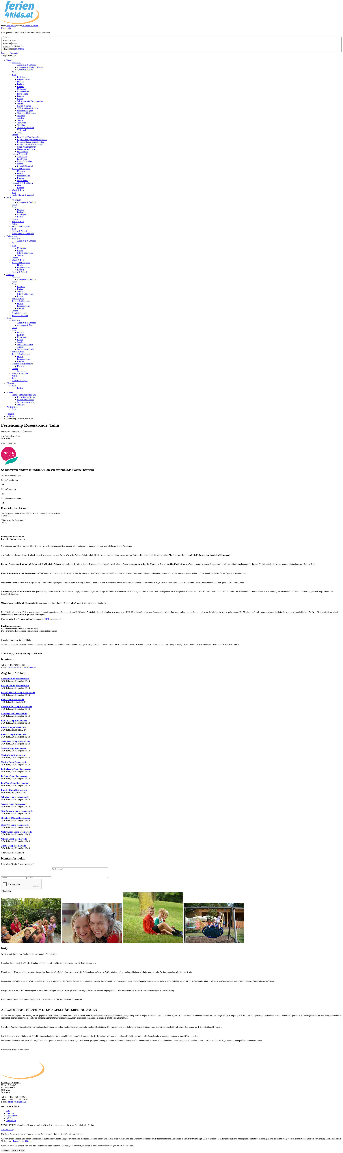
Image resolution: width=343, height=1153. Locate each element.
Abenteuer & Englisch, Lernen (30, 67)
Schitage (20, 404)
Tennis (20, 120)
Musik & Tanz (18, 190)
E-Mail (6, 40)
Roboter (20, 178)
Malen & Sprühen (24, 161)
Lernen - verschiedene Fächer (29, 144)
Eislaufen (21, 286)
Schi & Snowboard (25, 253)
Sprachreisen (22, 152)
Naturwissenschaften (26, 149)
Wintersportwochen (25, 399)
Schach (20, 103)
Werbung (10, 1113)
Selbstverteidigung (25, 111)
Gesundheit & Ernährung (22, 183)
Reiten (20, 98)
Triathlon (21, 125)
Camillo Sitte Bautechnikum (24, 395)
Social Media (22, 180)
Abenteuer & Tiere (25, 70)
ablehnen (5, 1151)
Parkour (20, 96)
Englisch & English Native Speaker (32, 139)
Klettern (20, 86)
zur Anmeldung (7, 1129)
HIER (47, 619)
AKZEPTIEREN (18, 1151)
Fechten (20, 84)
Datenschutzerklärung (22, 1141)
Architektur (22, 156)
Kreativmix (22, 159)
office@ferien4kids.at (17, 1102)
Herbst (9, 197)
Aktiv (14, 72)
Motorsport (22, 89)
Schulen (9, 392)
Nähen (20, 164)
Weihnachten (11, 236)
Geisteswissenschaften (26, 147)
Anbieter (10, 416)
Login (6, 28)
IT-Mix (20, 173)
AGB (8, 1118)
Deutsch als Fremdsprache (28, 137)
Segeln (20, 342)
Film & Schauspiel (19, 313)
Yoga (19, 132)
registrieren (19, 49)
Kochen (20, 188)
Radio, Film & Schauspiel (23, 195)
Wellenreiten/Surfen (25, 349)
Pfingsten (10, 383)
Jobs (8, 1111)
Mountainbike (23, 91)
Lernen (15, 135)
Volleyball (21, 130)
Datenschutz (11, 1116)
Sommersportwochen (26, 402)
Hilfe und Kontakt (30, 26)
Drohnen (21, 171)
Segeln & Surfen (24, 106)
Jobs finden (11, 26)
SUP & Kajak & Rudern (27, 108)
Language (9, 53)
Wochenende (11, 407)
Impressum (11, 1120)
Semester (10, 274)
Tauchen (20, 118)
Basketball (21, 77)
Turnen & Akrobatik (25, 127)
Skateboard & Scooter (26, 113)
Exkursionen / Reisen (26, 397)
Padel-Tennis (22, 94)
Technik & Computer (21, 168)
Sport (14, 74)
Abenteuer (16, 62)
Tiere (14, 192)
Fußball (20, 82)
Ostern (9, 318)
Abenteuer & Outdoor (26, 65)
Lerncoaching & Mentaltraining (30, 142)
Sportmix (21, 115)
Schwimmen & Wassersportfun (30, 101)
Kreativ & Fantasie (20, 154)
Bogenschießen (23, 79)
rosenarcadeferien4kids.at (22, 667)
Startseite (10, 414)
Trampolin (21, 123)
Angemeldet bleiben (12, 46)
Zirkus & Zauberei (25, 166)
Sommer (10, 60)
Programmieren (23, 176)
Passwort (7, 43)
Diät (19, 185)
